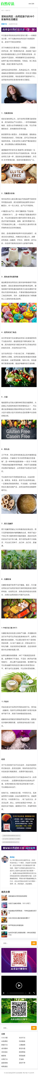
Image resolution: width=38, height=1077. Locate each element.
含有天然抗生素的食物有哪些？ (19, 918)
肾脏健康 (22, 1056)
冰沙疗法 (22, 1038)
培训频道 (22, 1041)
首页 (2, 10)
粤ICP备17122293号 (28, 1073)
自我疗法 (4, 1059)
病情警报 (22, 1052)
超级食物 (4, 1063)
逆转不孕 (22, 1063)
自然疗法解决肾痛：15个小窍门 (19, 903)
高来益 (12, 857)
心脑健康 (22, 1045)
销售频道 (4, 1066)
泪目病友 (4, 1052)
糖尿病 (3, 1056)
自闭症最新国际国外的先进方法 (11, 842)
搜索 (34, 943)
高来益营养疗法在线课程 (15, 1073)
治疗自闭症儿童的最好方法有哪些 (11, 839)
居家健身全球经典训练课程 (17, 896)
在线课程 (4, 1041)
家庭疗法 (8, 10)
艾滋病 (21, 1059)
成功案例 (4, 1048)
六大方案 (4, 1038)
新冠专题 (22, 1048)
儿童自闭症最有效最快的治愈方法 (11, 835)
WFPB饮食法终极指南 (15, 925)
